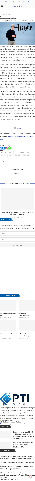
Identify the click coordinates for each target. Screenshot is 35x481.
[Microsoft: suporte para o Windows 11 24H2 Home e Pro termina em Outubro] (8, 325)
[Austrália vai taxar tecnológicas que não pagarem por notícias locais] (17, 199)
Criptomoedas (20, 152)
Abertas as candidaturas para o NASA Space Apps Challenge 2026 (24, 445)
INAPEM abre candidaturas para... (26, 335)
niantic (3, 156)
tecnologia (26, 156)
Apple (10, 152)
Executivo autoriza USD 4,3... (8, 314)
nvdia (10, 156)
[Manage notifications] (30, 476)
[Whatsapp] (9, 148)
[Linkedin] (4, 148)
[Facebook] (1, 148)
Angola (3, 152)
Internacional (5, 14)
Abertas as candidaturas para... (26, 314)
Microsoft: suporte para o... (8, 335)
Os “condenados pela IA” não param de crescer (17, 462)
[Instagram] (6, 148)
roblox (17, 156)
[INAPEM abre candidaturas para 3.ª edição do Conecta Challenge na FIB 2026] (27, 325)
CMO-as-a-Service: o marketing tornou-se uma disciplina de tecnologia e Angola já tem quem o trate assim (17, 475)
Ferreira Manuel (12, 20)
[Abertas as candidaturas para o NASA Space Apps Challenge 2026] (27, 305)
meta (28, 152)
